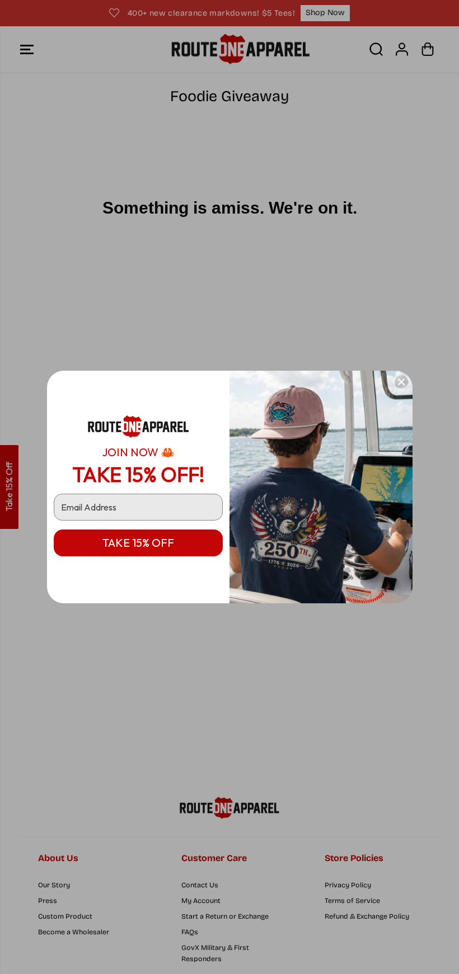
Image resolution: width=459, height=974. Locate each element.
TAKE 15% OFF (138, 543)
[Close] (401, 382)
